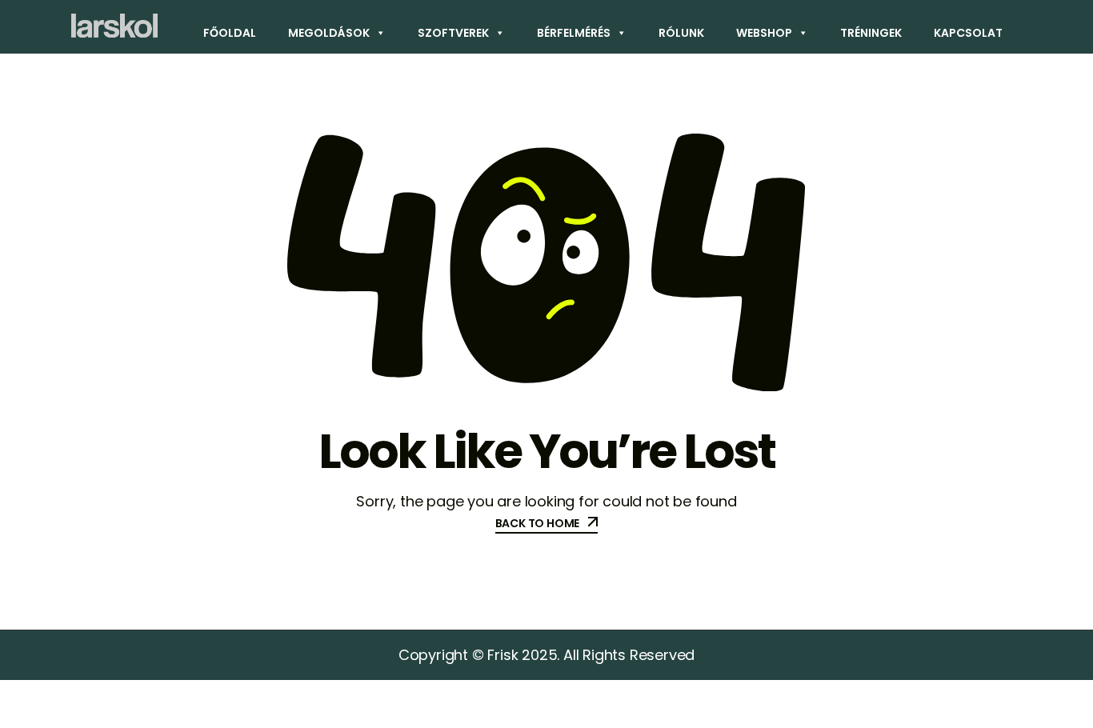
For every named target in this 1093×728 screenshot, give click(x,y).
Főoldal (229, 33)
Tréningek (871, 33)
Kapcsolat (968, 33)
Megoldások (329, 33)
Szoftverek (453, 33)
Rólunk (681, 33)
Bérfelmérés (574, 33)
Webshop (764, 33)
